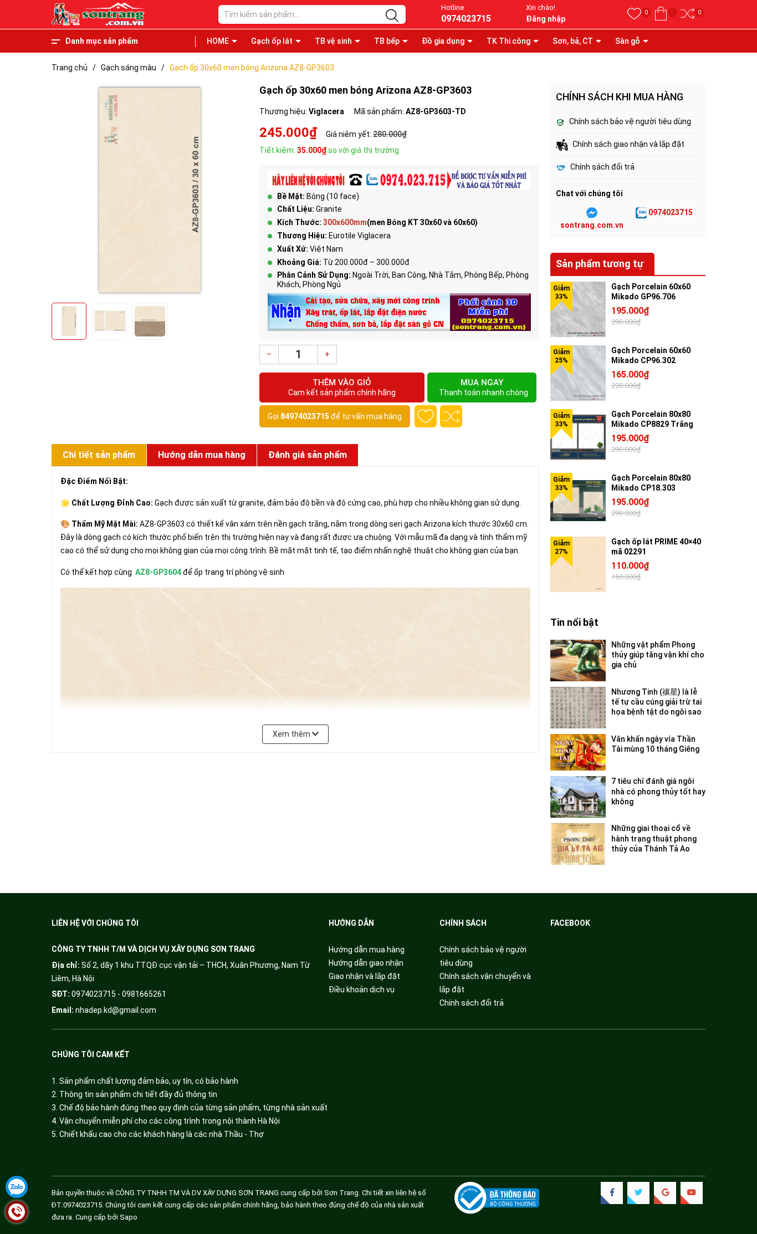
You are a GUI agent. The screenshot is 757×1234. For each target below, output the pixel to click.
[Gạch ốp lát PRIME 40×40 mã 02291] (578, 564)
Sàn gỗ (627, 41)
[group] (150, 190)
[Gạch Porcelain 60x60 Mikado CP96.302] (578, 373)
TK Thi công (508, 41)
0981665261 (144, 994)
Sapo (128, 1217)
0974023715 (466, 18)
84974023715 (304, 416)
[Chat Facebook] (591, 213)
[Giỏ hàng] (661, 14)
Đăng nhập (545, 18)
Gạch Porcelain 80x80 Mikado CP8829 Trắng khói (652, 424)
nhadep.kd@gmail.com (115, 1010)
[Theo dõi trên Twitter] (638, 1193)
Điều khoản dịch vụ (362, 989)
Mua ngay (483, 387)
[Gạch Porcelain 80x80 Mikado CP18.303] (578, 500)
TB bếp (387, 41)
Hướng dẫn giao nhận (366, 962)
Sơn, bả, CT (573, 41)
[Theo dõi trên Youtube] (692, 1193)
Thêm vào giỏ (342, 387)
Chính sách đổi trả (471, 1002)
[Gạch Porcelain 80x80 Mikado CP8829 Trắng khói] (578, 437)
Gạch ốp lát (272, 41)
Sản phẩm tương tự (599, 263)
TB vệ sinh (333, 41)
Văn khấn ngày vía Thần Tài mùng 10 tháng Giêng (655, 744)
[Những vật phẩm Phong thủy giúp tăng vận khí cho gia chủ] (578, 660)
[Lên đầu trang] (735, 1178)
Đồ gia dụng (443, 41)
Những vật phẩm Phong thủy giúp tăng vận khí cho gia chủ (657, 654)
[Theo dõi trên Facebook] (612, 1193)
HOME (218, 41)
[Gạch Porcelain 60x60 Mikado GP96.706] (578, 309)
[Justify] (392, 16)
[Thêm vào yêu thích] (426, 416)
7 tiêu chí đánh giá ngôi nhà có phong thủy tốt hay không (658, 791)
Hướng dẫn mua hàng (367, 949)
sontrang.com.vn (591, 225)
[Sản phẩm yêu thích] (634, 14)
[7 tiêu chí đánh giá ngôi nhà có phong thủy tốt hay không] (578, 797)
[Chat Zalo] (641, 213)
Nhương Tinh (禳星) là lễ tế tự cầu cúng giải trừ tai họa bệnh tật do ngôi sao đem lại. (656, 702)
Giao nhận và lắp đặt (364, 976)
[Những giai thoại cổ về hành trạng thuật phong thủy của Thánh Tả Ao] (578, 844)
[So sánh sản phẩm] (687, 14)
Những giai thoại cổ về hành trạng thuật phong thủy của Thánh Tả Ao (654, 838)
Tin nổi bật (574, 622)
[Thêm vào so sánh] (451, 416)
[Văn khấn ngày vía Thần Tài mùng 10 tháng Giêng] (578, 752)
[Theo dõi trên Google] (665, 1193)
